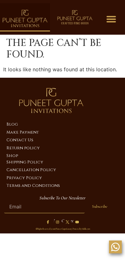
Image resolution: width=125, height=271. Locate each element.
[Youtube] (77, 222)
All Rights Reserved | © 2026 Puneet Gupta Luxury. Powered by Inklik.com (62, 229)
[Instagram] (58, 222)
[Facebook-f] (48, 222)
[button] (111, 19)
